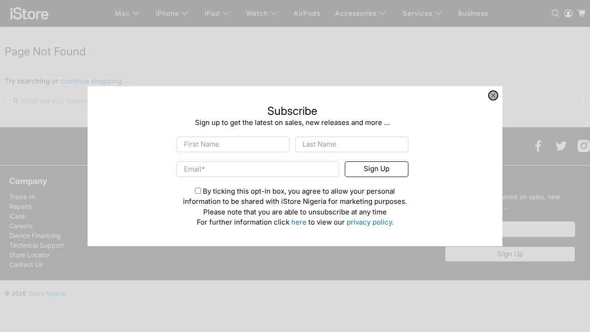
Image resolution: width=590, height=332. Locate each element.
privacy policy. (370, 222)
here (299, 222)
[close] (493, 95)
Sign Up (376, 168)
